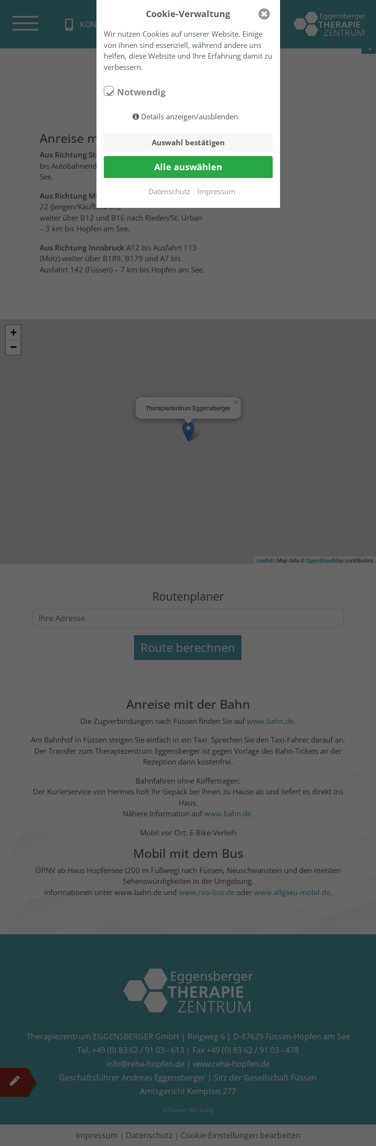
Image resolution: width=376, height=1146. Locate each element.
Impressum (216, 191)
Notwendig (141, 92)
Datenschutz (169, 191)
